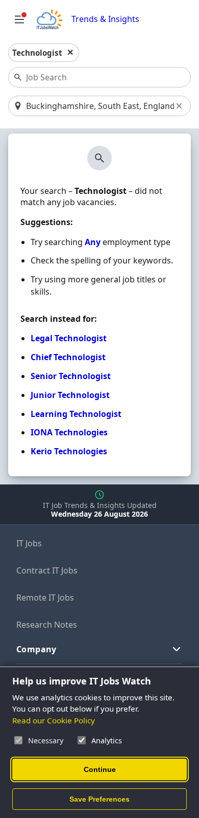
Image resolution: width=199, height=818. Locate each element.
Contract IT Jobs (47, 570)
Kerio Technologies (69, 451)
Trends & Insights (105, 19)
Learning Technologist (76, 413)
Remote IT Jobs (45, 597)
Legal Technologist (69, 338)
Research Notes (46, 624)
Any (93, 242)
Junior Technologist (70, 395)
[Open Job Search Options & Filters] (19, 19)
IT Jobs (29, 543)
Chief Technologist (68, 357)
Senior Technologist (71, 376)
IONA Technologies (69, 432)
